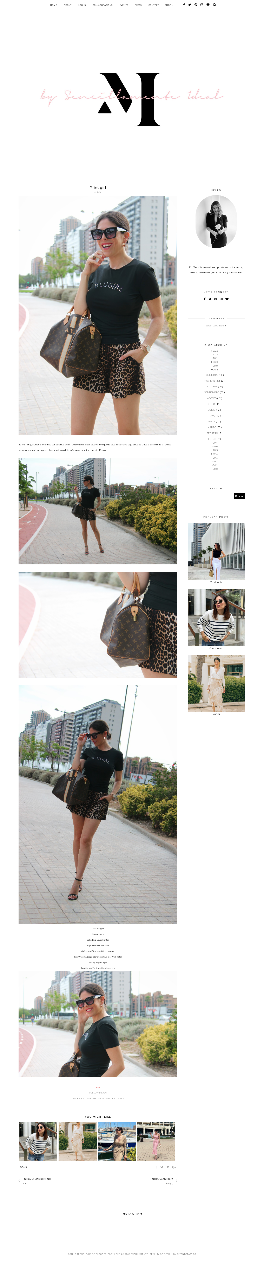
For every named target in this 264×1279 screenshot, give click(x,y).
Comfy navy (216, 648)
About (68, 5)
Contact (153, 5)
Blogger (101, 1254)
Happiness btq (108, 968)
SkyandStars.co (186, 1254)
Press (138, 5)
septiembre (212, 392)
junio (212, 409)
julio (212, 404)
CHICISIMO (118, 1098)
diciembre (212, 375)
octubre (212, 386)
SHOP (168, 5)
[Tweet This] (162, 1167)
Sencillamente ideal (142, 1254)
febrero (212, 433)
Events (123, 5)
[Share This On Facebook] (156, 1167)
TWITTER (91, 1098)
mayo (212, 415)
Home (53, 5)
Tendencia (216, 582)
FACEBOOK (79, 1098)
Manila (216, 714)
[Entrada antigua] (148, 1180)
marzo (212, 427)
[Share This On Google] (174, 1167)
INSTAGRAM (104, 1098)
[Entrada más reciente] (54, 1180)
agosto (212, 398)
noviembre (211, 380)
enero (212, 439)
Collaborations (103, 5)
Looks (82, 5)
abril (212, 421)
